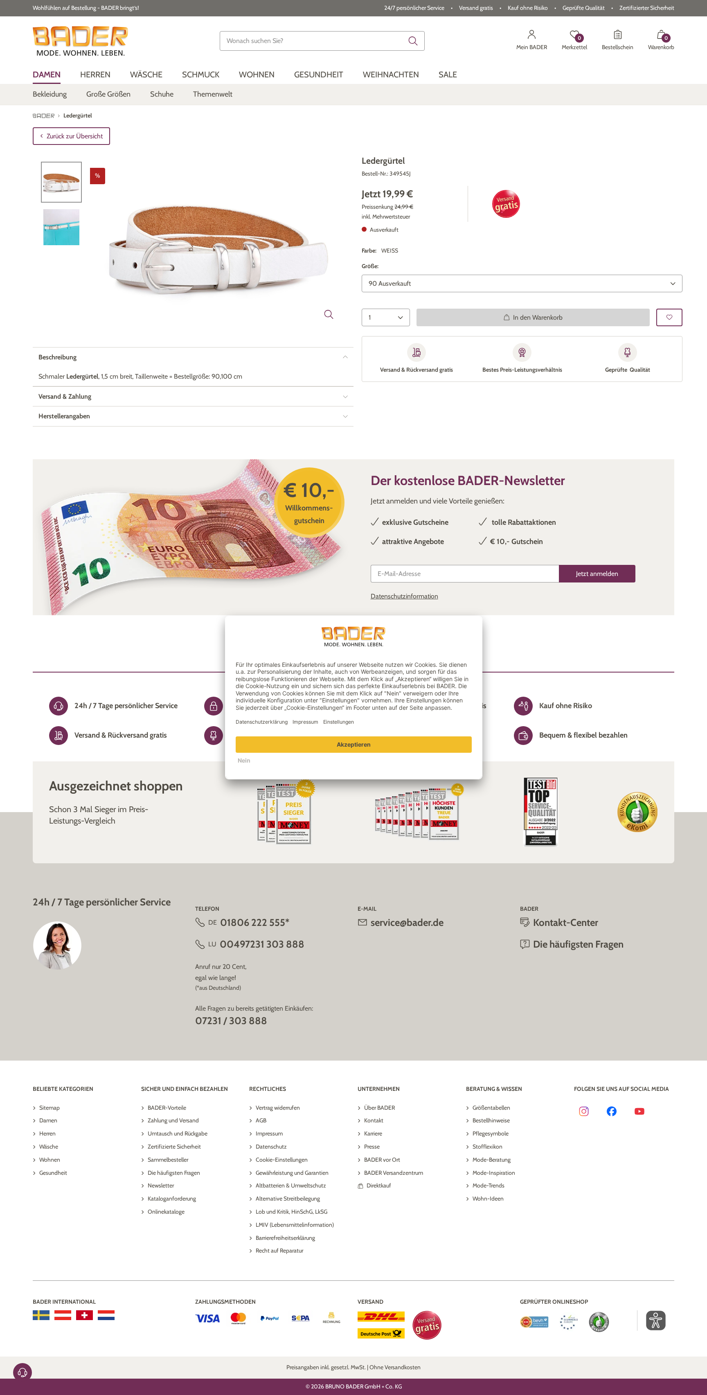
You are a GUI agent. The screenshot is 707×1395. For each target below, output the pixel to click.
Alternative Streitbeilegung (288, 1198)
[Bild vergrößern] (329, 314)
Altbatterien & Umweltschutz (291, 1185)
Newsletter (161, 1185)
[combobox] (322, 41)
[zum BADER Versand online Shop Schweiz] (84, 1315)
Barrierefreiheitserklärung (285, 1238)
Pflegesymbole (491, 1133)
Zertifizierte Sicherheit (174, 1146)
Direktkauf (379, 1185)
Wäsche (48, 1146)
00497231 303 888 (262, 944)
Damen (48, 1120)
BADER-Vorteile (167, 1107)
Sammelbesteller (168, 1159)
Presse (372, 1146)
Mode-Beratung (492, 1159)
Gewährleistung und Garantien (292, 1172)
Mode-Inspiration (494, 1172)
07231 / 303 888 (231, 1021)
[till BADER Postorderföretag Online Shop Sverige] (41, 1315)
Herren (47, 1133)
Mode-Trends (488, 1185)
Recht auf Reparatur (279, 1250)
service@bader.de (407, 922)
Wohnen (49, 1159)
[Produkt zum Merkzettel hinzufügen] (669, 317)
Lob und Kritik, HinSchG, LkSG (291, 1211)
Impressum (269, 1133)
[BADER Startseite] (80, 41)
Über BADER (379, 1107)
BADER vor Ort (382, 1159)
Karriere (373, 1133)
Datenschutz (271, 1146)
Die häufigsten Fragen (174, 1172)
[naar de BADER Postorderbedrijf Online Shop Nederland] (106, 1315)
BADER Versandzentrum (393, 1172)
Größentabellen (491, 1107)
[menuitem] (46, 74)
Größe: (370, 266)
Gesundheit (53, 1172)
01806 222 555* (254, 922)
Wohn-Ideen (488, 1198)
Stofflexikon (487, 1146)
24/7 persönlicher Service (414, 7)
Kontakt (373, 1120)
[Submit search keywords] (413, 41)
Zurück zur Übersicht (75, 136)
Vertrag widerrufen (278, 1107)
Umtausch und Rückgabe (177, 1133)
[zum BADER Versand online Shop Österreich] (62, 1315)
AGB (261, 1120)
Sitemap (49, 1107)
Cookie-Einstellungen (282, 1159)
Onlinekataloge (166, 1211)
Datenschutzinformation (404, 596)
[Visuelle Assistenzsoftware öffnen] (651, 1320)
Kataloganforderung (172, 1198)
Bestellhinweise (491, 1120)
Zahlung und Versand (173, 1120)
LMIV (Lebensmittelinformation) (295, 1224)
